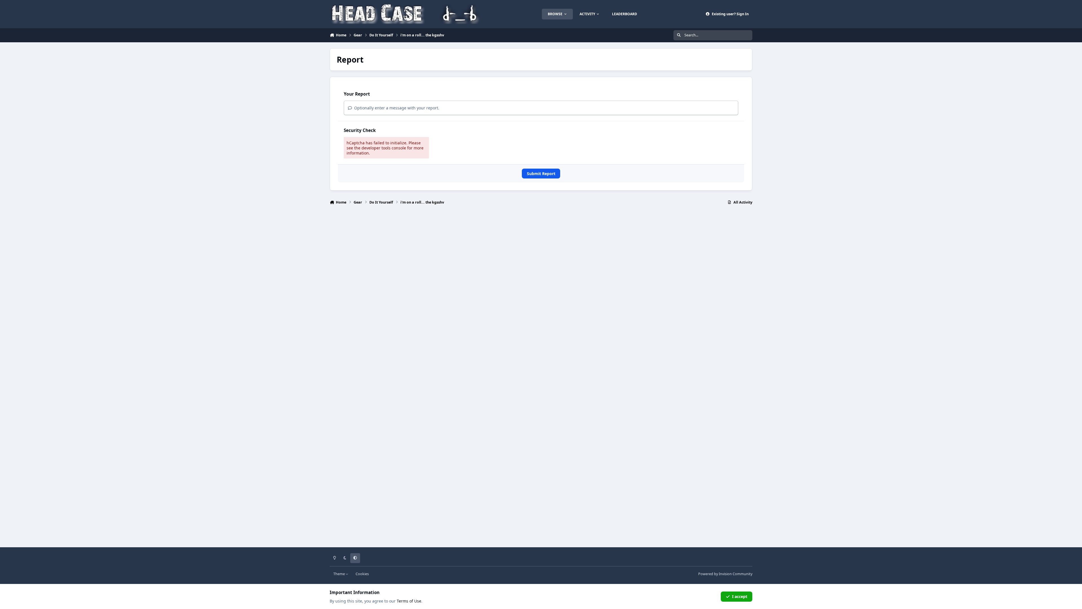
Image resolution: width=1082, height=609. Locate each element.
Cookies (362, 574)
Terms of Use (409, 601)
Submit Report (541, 173)
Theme (339, 574)
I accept (739, 596)
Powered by (725, 574)
